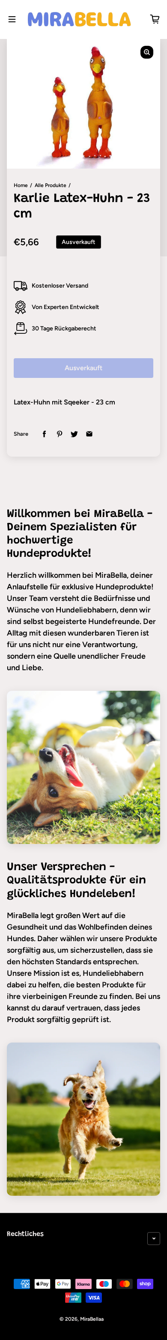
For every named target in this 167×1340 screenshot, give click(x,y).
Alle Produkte (50, 185)
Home (21, 185)
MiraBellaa (92, 1319)
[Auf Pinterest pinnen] (59, 434)
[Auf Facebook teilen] (44, 434)
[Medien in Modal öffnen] (146, 52)
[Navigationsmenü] (12, 19)
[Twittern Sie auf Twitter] (74, 434)
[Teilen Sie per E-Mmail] (89, 434)
